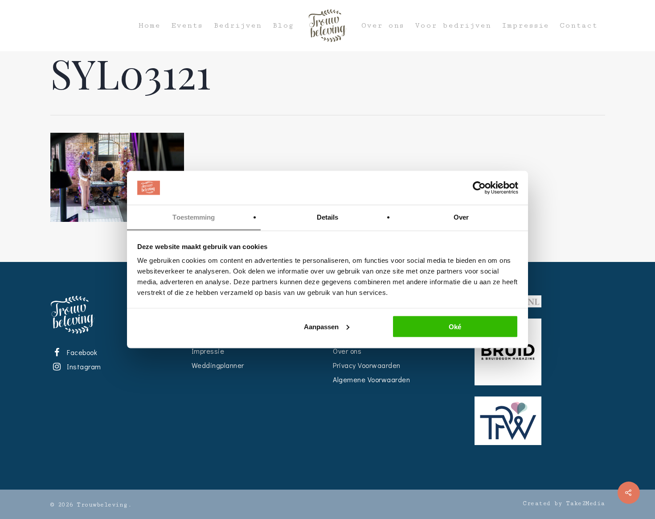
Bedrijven (237, 26)
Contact (579, 26)
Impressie (525, 26)
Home (149, 26)
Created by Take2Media (564, 503)
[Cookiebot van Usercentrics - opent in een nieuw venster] (479, 188)
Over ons (382, 26)
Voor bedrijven (453, 26)
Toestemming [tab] (193, 217)
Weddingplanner (218, 365)
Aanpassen (321, 326)
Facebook (81, 352)
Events (187, 26)
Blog (283, 26)
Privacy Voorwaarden (367, 365)
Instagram (82, 366)
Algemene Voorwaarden (371, 379)
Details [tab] (328, 217)
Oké (455, 326)
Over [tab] (461, 217)
